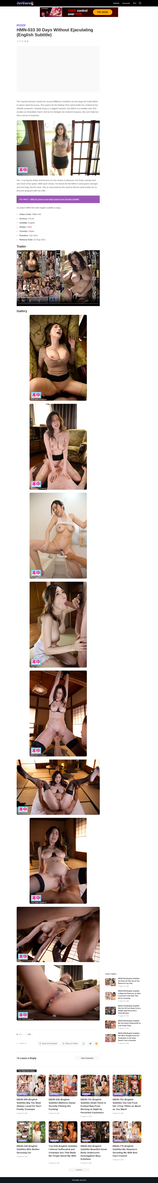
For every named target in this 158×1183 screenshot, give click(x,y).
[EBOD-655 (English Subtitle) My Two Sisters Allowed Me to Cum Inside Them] (110, 1024)
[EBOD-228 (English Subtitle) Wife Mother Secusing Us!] (31, 1132)
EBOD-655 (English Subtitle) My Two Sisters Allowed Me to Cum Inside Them (129, 1023)
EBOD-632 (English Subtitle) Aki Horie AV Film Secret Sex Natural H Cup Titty (129, 981)
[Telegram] (25, 41)
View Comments (87, 1058)
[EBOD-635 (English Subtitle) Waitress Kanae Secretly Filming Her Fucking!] (63, 1085)
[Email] (27, 41)
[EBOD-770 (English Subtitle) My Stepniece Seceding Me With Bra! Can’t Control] (127, 1132)
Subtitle (21, 25)
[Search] (140, 3)
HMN (29, 227)
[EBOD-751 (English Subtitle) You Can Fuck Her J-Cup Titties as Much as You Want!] (127, 1085)
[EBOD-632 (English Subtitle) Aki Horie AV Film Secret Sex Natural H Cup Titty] (110, 982)
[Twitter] (20, 41)
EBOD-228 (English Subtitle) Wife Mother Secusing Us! (28, 1149)
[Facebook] (18, 41)
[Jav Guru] (25, 3)
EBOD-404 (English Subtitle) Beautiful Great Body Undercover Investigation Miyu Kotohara (94, 1152)
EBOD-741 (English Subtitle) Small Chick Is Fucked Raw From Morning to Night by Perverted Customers (93, 1106)
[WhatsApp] (22, 41)
